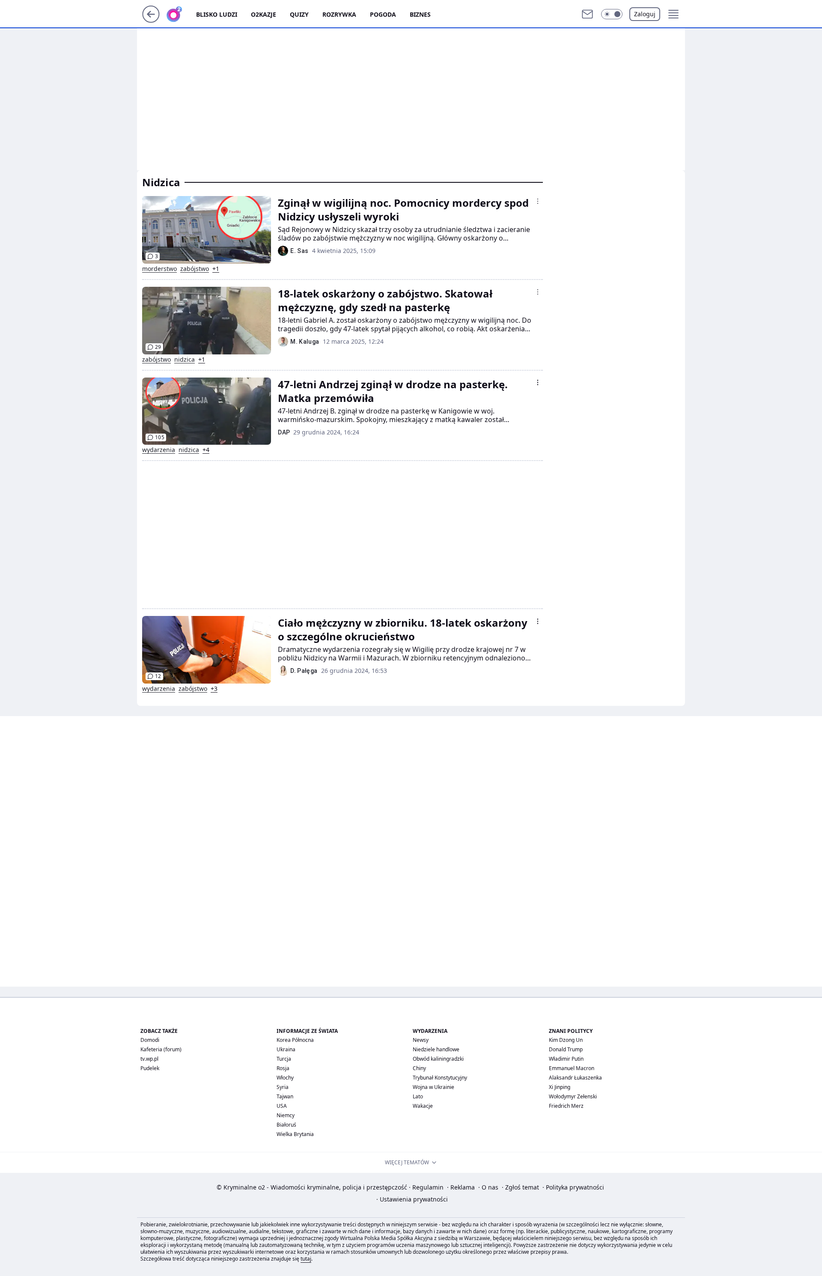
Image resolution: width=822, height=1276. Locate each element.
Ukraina (286, 1049)
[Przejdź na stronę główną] (151, 20)
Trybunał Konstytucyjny (440, 1077)
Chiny (419, 1068)
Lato (418, 1096)
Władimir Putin (566, 1058)
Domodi (149, 1040)
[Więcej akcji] (538, 201)
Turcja (284, 1058)
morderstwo (159, 268)
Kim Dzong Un (566, 1040)
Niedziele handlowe (436, 1049)
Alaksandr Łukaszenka (575, 1077)
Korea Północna (295, 1040)
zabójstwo (194, 268)
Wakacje (423, 1105)
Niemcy (286, 1115)
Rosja (283, 1068)
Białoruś (286, 1124)
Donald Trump (566, 1049)
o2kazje (263, 14)
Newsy (421, 1040)
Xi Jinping (559, 1087)
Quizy (299, 14)
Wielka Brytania (295, 1134)
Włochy (285, 1077)
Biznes (420, 14)
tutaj (306, 1258)
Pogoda (383, 14)
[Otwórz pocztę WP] (587, 14)
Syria (283, 1087)
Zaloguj (644, 14)
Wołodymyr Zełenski (573, 1096)
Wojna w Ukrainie (433, 1087)
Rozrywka (339, 14)
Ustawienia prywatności (412, 1199)
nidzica (184, 359)
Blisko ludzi (216, 14)
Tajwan (285, 1096)
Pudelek (149, 1068)
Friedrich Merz (566, 1105)
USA (282, 1105)
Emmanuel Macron (571, 1068)
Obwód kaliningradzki (438, 1058)
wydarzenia (158, 449)
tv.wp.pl (149, 1058)
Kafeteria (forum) (161, 1049)
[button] (611, 14)
